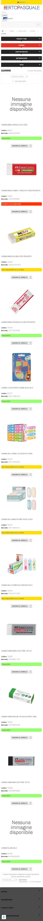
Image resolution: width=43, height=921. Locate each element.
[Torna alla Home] (2, 31)
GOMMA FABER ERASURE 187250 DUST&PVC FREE (18, 717)
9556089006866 (14, 791)
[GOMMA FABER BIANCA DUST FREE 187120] (21, 630)
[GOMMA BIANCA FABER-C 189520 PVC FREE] (21, 170)
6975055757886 (14, 593)
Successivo (23, 880)
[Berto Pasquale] (21, 8)
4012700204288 (14, 330)
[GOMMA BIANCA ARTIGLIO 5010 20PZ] (21, 104)
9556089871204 (14, 659)
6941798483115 (14, 528)
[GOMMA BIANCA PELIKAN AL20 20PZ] (21, 302)
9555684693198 (14, 725)
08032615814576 (14, 265)
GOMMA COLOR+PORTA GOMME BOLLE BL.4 (17, 388)
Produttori (22, 39)
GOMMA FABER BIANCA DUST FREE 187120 (16, 651)
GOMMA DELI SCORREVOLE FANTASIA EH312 (17, 585)
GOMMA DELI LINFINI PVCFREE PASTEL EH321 (17, 519)
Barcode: (4, 133)
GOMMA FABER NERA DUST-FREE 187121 (15, 782)
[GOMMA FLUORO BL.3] (21, 827)
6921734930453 (14, 462)
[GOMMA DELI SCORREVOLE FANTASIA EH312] (21, 565)
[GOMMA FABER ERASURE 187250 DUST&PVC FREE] (21, 696)
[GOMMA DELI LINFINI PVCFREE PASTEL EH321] (21, 499)
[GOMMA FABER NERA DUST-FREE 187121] (21, 762)
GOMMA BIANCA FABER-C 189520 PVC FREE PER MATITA (20, 191)
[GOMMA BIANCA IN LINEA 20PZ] (21, 236)
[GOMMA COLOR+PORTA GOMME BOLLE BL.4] (21, 367)
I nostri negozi (21, 52)
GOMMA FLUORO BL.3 (9, 848)
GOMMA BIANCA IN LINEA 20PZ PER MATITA (16, 256)
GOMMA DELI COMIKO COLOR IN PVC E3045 (16, 454)
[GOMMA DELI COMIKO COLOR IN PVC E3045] (21, 433)
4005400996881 (14, 199)
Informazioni (21, 58)
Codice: (4, 130)
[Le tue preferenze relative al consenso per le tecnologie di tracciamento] (4, 917)
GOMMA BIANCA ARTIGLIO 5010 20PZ (14, 125)
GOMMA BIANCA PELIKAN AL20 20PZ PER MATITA (18, 322)
